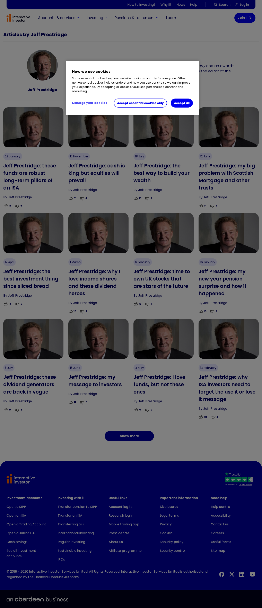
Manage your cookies (89, 103)
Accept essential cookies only (140, 103)
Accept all (182, 103)
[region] (132, 88)
